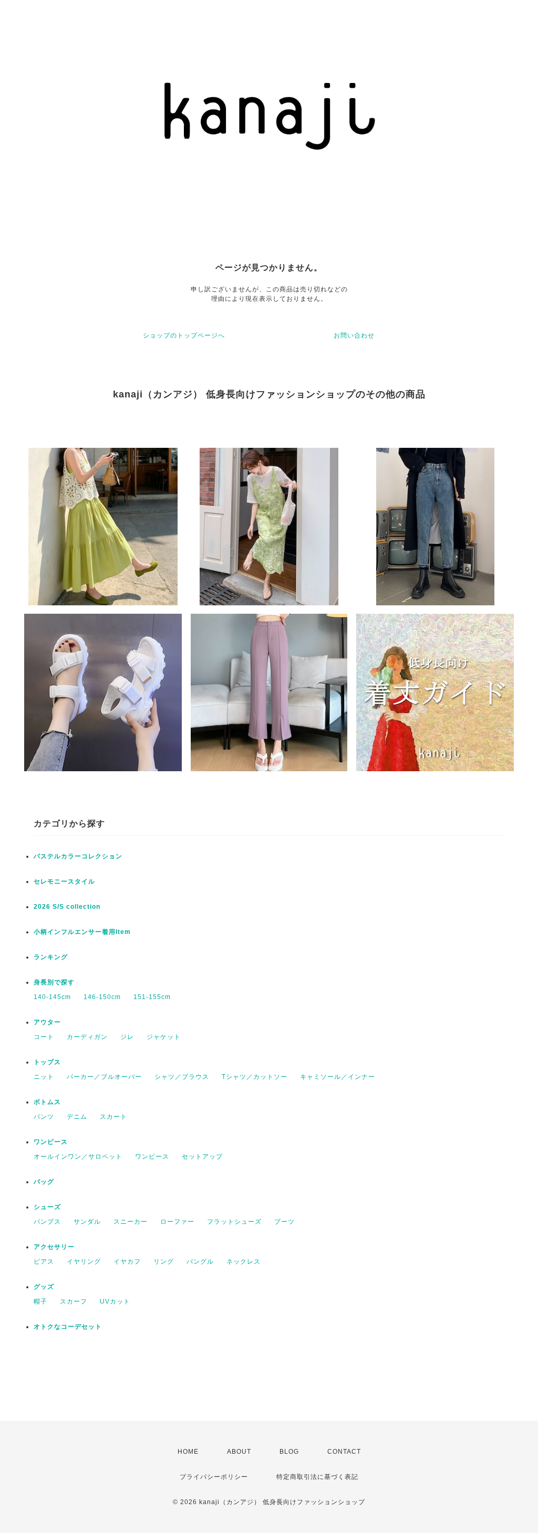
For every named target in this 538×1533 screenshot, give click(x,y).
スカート (113, 1116)
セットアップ (202, 1156)
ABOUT (239, 1451)
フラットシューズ (234, 1221)
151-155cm (152, 997)
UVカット (115, 1301)
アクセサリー (54, 1247)
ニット (44, 1076)
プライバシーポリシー (214, 1476)
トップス (47, 1062)
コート (44, 1037)
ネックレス (243, 1261)
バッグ (44, 1181)
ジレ (127, 1037)
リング (163, 1261)
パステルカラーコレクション (78, 856)
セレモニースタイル (64, 881)
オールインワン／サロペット (78, 1156)
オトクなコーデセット (68, 1326)
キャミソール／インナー (337, 1076)
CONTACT (344, 1451)
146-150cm (102, 997)
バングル (200, 1261)
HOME (188, 1451)
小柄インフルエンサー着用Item (82, 932)
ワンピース (51, 1142)
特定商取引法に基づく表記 (317, 1476)
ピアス (44, 1261)
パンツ (44, 1116)
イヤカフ (127, 1261)
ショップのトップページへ (184, 335)
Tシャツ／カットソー (254, 1076)
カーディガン (87, 1037)
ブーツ (284, 1221)
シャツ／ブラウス (181, 1076)
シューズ (47, 1207)
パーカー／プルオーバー (104, 1076)
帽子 (40, 1301)
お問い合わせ (354, 335)
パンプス (47, 1221)
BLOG (289, 1451)
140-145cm (52, 997)
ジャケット (164, 1037)
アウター (47, 1022)
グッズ (44, 1286)
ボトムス (47, 1102)
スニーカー (130, 1221)
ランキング (51, 957)
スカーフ (73, 1301)
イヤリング (84, 1261)
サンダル (87, 1221)
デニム (77, 1116)
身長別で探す (54, 982)
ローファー (177, 1221)
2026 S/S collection (67, 906)
